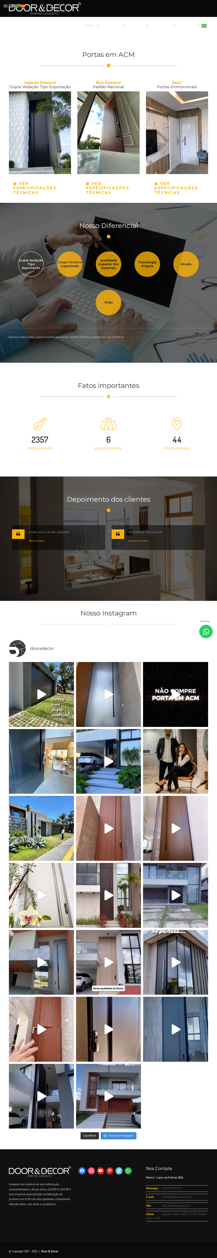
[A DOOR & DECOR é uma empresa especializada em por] (41, 1096)
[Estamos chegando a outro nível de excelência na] (108, 1029)
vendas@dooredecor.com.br (176, 1197)
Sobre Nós (160, 25)
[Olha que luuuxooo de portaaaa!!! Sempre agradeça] (175, 828)
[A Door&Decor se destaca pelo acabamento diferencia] (108, 962)
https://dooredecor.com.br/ (175, 1205)
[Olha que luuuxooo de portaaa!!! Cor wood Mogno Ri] (108, 828)
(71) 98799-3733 (171, 1188)
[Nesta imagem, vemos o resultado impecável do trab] (41, 828)
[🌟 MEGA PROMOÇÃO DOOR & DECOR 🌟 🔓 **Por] (175, 962)
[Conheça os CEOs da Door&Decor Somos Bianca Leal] (175, 761)
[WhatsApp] (206, 631)
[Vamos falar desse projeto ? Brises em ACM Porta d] (108, 1096)
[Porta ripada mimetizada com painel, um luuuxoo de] (41, 1029)
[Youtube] (100, 1171)
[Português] (204, 25)
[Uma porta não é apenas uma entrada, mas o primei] (41, 761)
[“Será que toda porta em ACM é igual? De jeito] (108, 761)
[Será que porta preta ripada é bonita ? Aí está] (175, 895)
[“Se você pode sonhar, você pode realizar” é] (41, 895)
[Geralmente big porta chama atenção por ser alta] (41, 962)
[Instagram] (91, 1171)
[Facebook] (82, 1171)
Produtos (111, 25)
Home (89, 25)
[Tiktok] (119, 1171)
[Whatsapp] (128, 1171)
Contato (186, 25)
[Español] (22, 5)
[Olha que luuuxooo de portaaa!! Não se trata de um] (175, 1029)
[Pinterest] (109, 1171)
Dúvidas (135, 25)
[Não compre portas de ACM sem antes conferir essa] (175, 694)
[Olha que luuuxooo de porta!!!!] (108, 895)
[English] (11, 5)
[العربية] (6, 5)
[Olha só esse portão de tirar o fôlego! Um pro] (41, 694)
